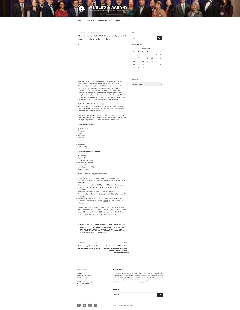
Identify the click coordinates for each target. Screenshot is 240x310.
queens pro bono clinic (104, 230)
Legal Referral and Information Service (104, 227)
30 (147, 67)
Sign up (106, 180)
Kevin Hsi (83, 227)
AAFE (82, 224)
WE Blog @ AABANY (108, 7)
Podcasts (117, 20)
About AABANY (90, 20)
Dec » (156, 71)
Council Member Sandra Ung (95, 226)
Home (79, 20)
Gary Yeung (120, 226)
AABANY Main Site (104, 20)
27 (134, 67)
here (82, 207)
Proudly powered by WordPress (122, 305)
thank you (84, 232)
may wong (93, 229)
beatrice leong (115, 224)
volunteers (101, 232)
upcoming (93, 232)
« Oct (138, 71)
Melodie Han (98, 33)
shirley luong (119, 230)
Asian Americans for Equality (96, 224)
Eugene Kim (110, 226)
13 (134, 61)
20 (134, 64)
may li (86, 229)
